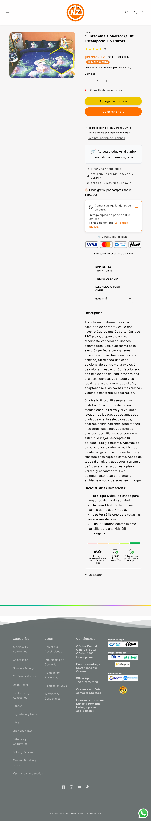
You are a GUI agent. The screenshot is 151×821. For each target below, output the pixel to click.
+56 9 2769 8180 (87, 682)
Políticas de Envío (56, 685)
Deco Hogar (20, 684)
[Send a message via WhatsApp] (143, 813)
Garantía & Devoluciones (53, 649)
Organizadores (22, 730)
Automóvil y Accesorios (20, 649)
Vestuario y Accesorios (28, 773)
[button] (8, 12)
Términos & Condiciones (53, 696)
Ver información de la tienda (106, 137)
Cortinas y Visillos (24, 676)
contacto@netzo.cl (89, 692)
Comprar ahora (113, 111)
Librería (18, 722)
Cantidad (90, 73)
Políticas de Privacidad (52, 675)
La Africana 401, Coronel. (87, 669)
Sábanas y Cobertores (20, 741)
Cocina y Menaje (24, 668)
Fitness (17, 705)
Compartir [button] (95, 574)
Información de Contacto (54, 662)
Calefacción (20, 659)
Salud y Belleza (23, 752)
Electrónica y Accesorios (21, 695)
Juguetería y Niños (25, 714)
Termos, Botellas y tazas (25, 762)
